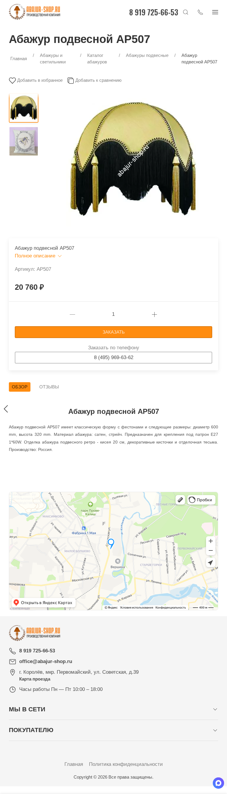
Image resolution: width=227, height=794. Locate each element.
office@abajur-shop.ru (45, 661)
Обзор (19, 387)
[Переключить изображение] (23, 108)
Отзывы (49, 387)
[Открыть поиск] (185, 12)
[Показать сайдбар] (215, 12)
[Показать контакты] (200, 12)
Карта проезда (34, 679)
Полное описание (36, 256)
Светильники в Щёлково (29, 499)
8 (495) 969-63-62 (113, 357)
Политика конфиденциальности (126, 764)
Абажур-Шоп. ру (22, 494)
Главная (73, 764)
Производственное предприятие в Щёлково (46, 503)
